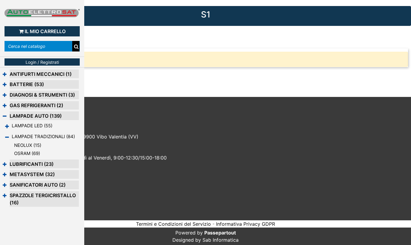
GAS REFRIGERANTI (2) (36, 105)
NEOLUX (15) (27, 145)
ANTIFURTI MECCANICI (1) (41, 74)
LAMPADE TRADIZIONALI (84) (43, 136)
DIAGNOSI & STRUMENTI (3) (42, 95)
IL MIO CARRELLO (45, 31)
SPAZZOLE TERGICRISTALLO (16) (43, 199)
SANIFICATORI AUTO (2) (38, 185)
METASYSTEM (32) (32, 174)
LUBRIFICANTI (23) (32, 164)
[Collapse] (4, 116)
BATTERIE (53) (27, 84)
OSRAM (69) (27, 153)
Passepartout (220, 233)
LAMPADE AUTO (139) (36, 116)
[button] (76, 46)
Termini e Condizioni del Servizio (173, 224)
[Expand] (4, 74)
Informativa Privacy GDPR (245, 224)
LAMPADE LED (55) (32, 126)
